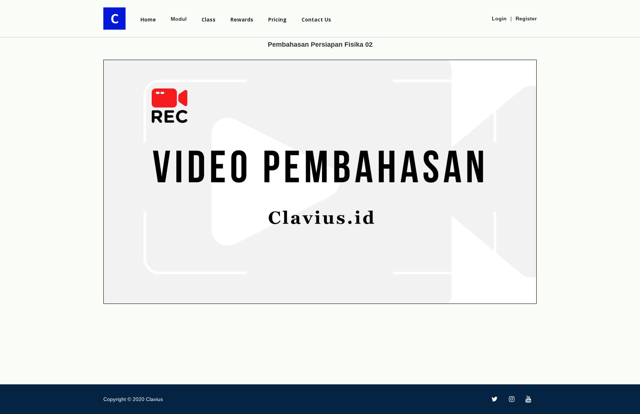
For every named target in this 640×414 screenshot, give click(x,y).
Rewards (241, 19)
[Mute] (515, 296)
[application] (320, 182)
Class (208, 19)
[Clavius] (114, 18)
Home (148, 19)
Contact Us (316, 19)
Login (499, 18)
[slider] (314, 296)
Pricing (277, 19)
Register (526, 18)
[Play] (113, 296)
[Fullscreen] (527, 296)
